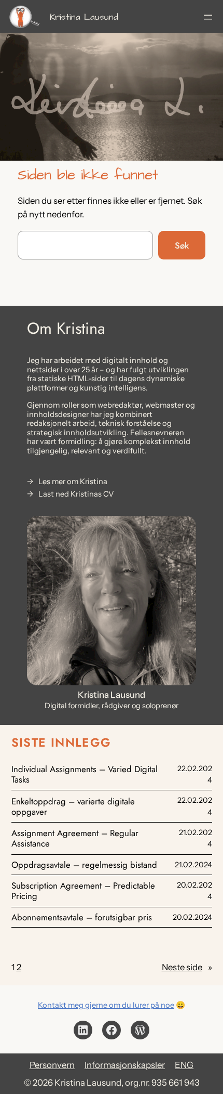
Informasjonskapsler (125, 1065)
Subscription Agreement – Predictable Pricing (83, 890)
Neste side (187, 967)
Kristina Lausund (84, 17)
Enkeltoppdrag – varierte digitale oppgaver (73, 806)
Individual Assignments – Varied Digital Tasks (84, 774)
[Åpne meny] (208, 17)
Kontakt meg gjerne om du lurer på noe (106, 1005)
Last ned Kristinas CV (76, 494)
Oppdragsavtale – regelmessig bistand (84, 864)
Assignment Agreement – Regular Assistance (74, 838)
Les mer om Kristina (72, 481)
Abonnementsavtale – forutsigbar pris (81, 917)
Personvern (52, 1065)
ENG (184, 1065)
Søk (182, 245)
